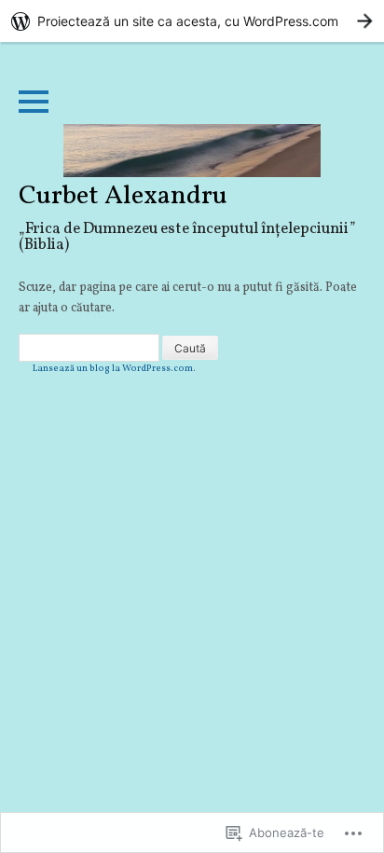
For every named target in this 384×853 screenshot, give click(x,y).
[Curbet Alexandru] (192, 150)
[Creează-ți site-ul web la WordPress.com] (192, 21)
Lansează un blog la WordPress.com (113, 368)
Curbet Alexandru (123, 196)
